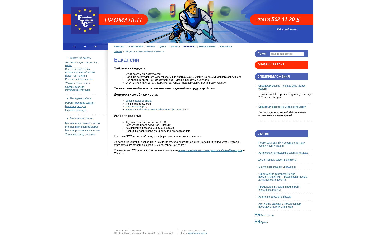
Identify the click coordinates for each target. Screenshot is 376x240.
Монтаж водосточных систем (82, 123)
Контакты (226, 46)
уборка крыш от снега (138, 100)
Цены (162, 46)
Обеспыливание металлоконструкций (77, 88)
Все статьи (267, 215)
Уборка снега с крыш (77, 83)
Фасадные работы (80, 98)
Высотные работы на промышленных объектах (80, 70)
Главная (119, 46)
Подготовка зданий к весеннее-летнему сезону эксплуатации (282, 144)
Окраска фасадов (75, 110)
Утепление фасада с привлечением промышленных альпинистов (279, 205)
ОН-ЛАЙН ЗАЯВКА (271, 64)
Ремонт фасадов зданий (79, 102)
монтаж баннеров (136, 106)
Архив (264, 222)
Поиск (262, 53)
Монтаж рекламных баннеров (82, 130)
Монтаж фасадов (75, 106)
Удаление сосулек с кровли (274, 196)
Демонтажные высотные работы (277, 159)
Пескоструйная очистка (79, 79)
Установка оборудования (80, 134)
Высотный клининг (76, 75)
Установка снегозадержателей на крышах (283, 152)
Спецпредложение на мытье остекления (282, 106)
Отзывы (175, 46)
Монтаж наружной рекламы (81, 126)
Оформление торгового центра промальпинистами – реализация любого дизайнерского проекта (282, 176)
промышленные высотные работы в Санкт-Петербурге (210, 150)
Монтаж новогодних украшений (277, 166)
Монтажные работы (81, 118)
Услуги (151, 46)
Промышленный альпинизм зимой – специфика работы (279, 188)
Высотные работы (80, 57)
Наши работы (207, 46)
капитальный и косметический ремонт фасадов (154, 109)
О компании (135, 46)
